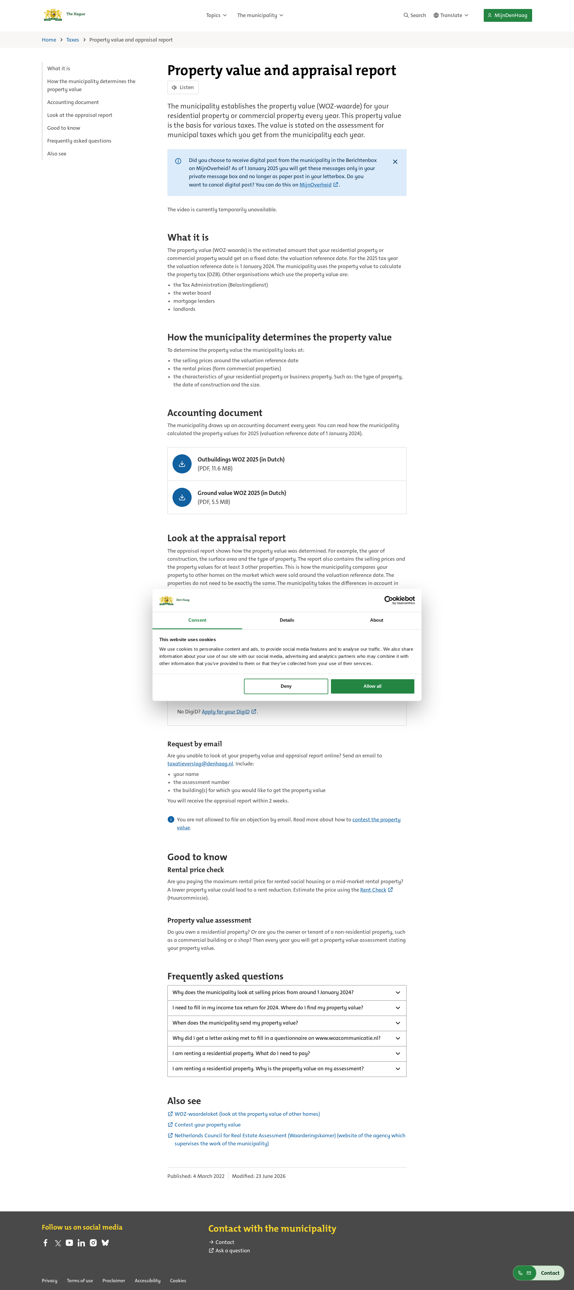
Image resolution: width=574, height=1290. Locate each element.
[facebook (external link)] (45, 1244)
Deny (286, 686)
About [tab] (376, 620)
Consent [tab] (197, 620)
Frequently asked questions (79, 140)
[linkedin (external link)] (81, 1244)
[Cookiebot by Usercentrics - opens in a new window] (389, 600)
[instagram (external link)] (93, 1244)
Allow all (372, 686)
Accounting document (73, 102)
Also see (56, 153)
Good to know (63, 128)
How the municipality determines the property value (91, 85)
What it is (58, 68)
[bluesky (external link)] (105, 1244)
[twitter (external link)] (57, 1244)
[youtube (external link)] (69, 1244)
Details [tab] (287, 620)
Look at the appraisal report (79, 115)
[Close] (395, 162)
